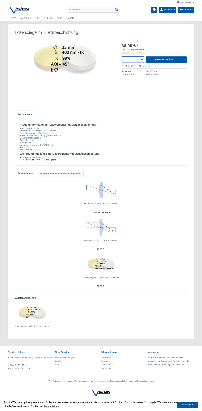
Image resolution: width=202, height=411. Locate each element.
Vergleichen (130, 66)
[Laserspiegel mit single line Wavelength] (101, 264)
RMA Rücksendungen (64, 357)
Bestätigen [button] (187, 404)
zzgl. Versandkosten (139, 50)
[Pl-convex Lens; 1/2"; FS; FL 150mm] (101, 227)
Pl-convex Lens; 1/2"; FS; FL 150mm (101, 240)
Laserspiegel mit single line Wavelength (101, 277)
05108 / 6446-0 (17, 364)
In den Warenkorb (164, 59)
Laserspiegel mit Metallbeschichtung (32, 326)
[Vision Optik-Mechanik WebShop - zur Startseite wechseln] (19, 10)
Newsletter (106, 357)
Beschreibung (25, 114)
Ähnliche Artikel (26, 173)
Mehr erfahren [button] (51, 406)
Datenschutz (107, 364)
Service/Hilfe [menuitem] (185, 2)
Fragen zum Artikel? (31, 157)
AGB (56, 364)
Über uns (105, 361)
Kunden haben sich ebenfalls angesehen (60, 173)
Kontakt (58, 361)
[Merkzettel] (154, 10)
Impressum (106, 368)
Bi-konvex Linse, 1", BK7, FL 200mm (101, 203)
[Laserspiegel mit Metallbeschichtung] (32, 312)
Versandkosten (97, 381)
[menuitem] (94, 10)
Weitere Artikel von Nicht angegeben (39, 160)
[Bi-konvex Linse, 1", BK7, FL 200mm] (101, 190)
